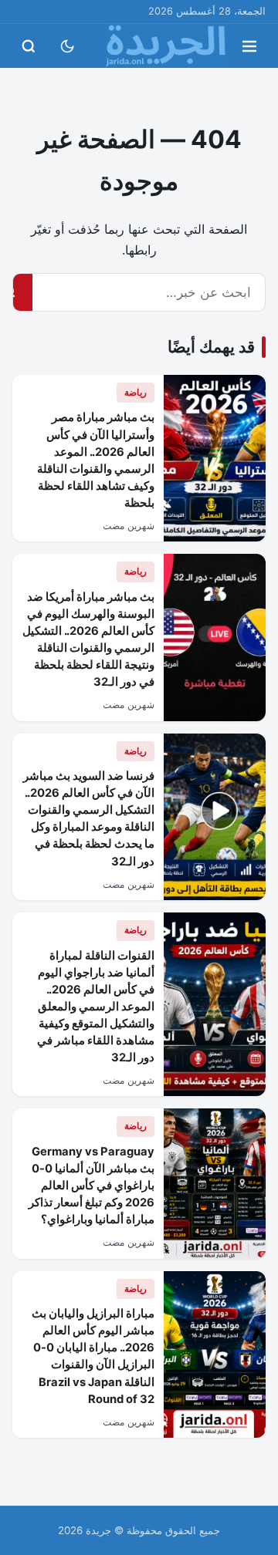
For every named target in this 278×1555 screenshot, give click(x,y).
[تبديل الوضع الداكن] (67, 46)
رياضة (135, 392)
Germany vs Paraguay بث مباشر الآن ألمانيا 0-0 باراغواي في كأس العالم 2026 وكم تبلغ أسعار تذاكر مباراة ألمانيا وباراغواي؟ (91, 1185)
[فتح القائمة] (249, 46)
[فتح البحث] (28, 46)
